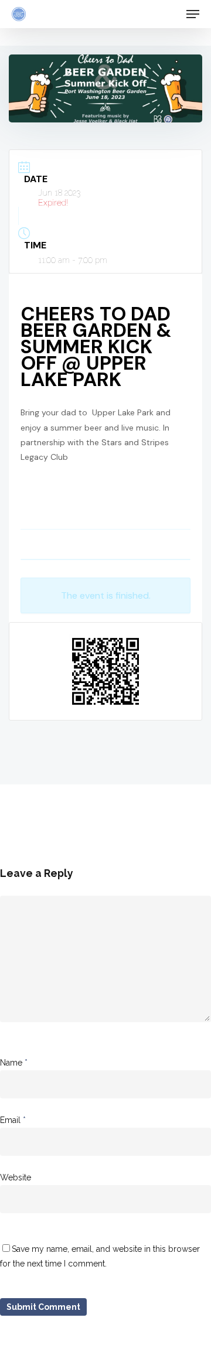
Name (14, 1062)
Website (15, 1177)
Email (13, 1120)
